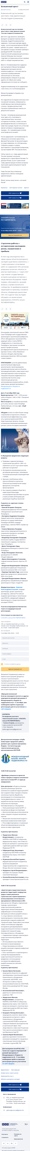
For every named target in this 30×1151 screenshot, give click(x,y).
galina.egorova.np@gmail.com (15, 1110)
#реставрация (15, 1070)
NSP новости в (14, 193)
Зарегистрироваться (15, 235)
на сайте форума (8, 1064)
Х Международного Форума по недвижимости (12, 386)
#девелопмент (5, 1070)
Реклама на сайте (17, 1134)
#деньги (26, 187)
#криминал (4, 187)
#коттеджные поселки (16, 187)
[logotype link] (5, 2)
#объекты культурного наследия (10, 1079)
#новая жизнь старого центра (9, 1073)
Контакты (5, 1134)
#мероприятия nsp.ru (7, 1076)
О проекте (5, 1137)
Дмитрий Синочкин (6, 9)
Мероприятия (18, 1139)
